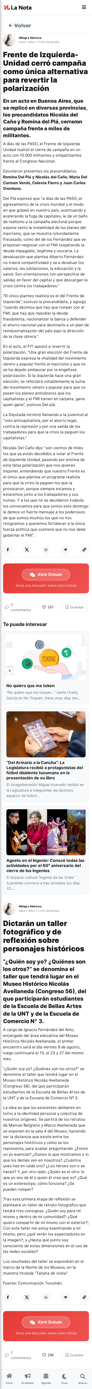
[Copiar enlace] (84, 549)
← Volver (19, 25)
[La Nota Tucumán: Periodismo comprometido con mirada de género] (18, 7)
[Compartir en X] (26, 549)
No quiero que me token (30, 685)
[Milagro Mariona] (11, 39)
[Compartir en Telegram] (65, 549)
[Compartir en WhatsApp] (46, 549)
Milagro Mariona (30, 38)
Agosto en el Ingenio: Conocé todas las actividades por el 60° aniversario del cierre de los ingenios (45, 865)
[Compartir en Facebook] (7, 549)
